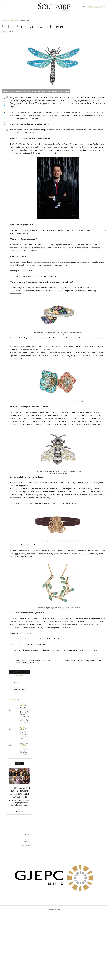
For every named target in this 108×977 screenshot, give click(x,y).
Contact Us (27, 841)
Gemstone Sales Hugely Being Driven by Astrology (24, 751)
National (23, 705)
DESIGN (4, 20)
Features (10, 20)
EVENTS (22, 704)
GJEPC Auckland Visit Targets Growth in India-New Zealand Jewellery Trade (19, 792)
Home (27, 834)
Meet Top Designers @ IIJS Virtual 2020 (24, 735)
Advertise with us (27, 845)
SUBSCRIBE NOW (19, 689)
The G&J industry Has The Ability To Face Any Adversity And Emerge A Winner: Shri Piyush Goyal (24, 715)
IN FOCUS (23, 745)
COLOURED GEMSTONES (24, 742)
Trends (22, 729)
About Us (27, 838)
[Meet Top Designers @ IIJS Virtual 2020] (14, 732)
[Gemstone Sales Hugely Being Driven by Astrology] (14, 748)
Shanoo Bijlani (8, 32)
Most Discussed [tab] (14, 699)
